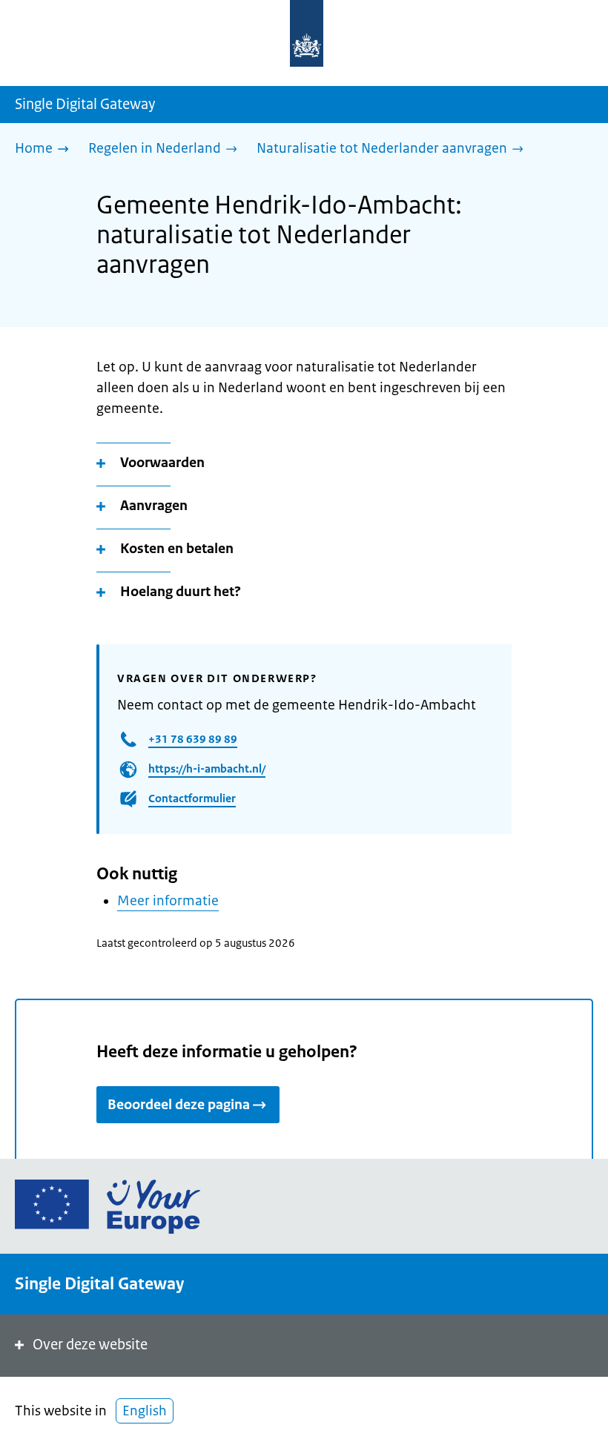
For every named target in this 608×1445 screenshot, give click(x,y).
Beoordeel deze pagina (179, 1105)
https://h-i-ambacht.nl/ (206, 768)
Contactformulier (192, 798)
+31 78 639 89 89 (192, 739)
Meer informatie (168, 901)
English (144, 1411)
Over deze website (90, 1344)
